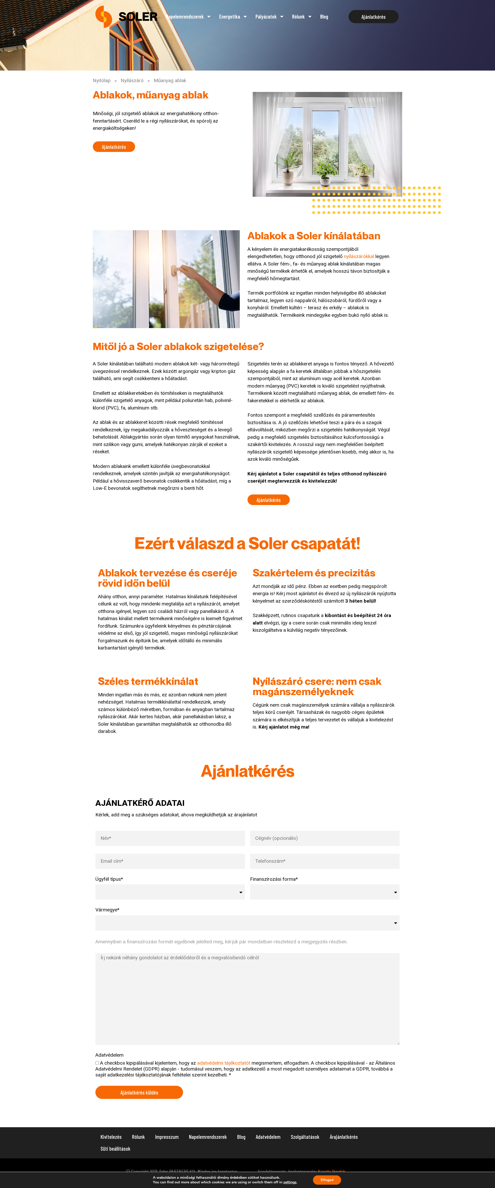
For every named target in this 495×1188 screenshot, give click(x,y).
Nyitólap (102, 80)
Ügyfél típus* (109, 879)
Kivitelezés (111, 1136)
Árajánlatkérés (344, 1136)
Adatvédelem (109, 1055)
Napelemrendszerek (208, 1136)
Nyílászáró (132, 80)
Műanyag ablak (170, 80)
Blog (324, 16)
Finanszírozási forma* (274, 879)
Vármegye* (107, 909)
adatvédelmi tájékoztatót (223, 1063)
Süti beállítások (115, 1148)
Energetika (229, 16)
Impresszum (167, 1136)
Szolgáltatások (305, 1136)
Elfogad (327, 1179)
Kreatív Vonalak (331, 1171)
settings (289, 1182)
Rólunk (298, 16)
